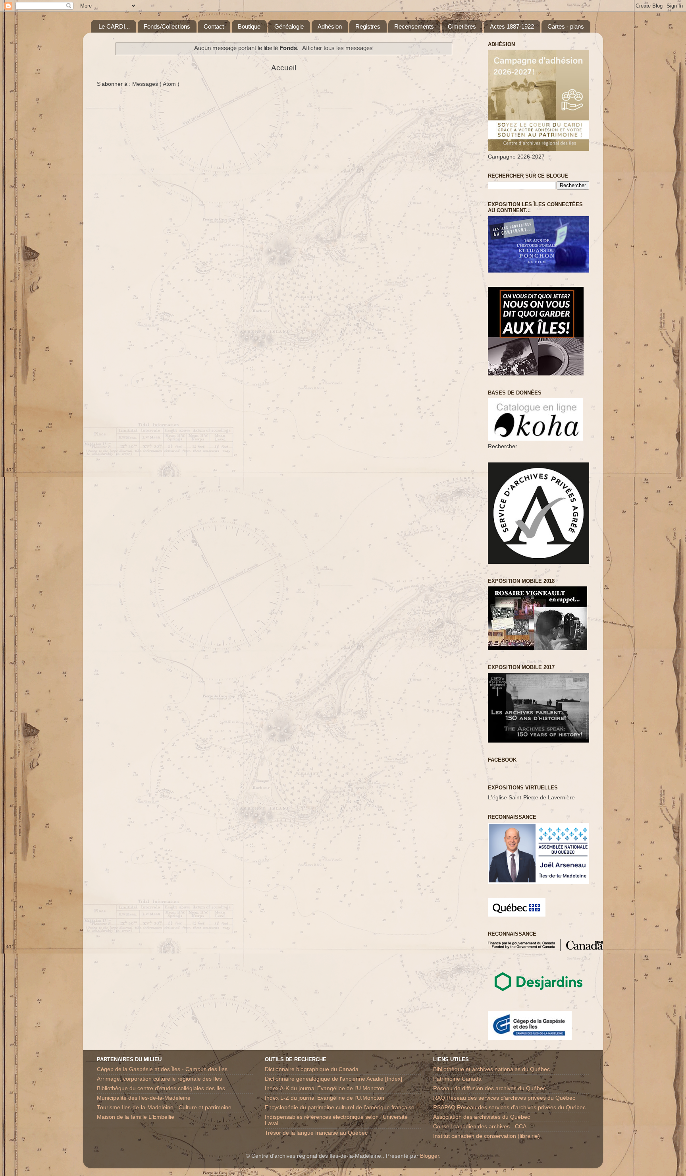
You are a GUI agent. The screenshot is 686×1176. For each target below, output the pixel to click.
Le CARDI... (114, 26)
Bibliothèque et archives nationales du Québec (491, 1069)
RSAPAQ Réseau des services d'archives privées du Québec (509, 1107)
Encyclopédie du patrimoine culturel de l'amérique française (339, 1107)
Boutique (249, 26)
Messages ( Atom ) (155, 84)
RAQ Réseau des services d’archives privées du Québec (504, 1098)
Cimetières (462, 26)
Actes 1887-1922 (512, 26)
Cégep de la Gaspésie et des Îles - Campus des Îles (162, 1069)
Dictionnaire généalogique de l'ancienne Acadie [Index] (333, 1079)
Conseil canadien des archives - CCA (479, 1127)
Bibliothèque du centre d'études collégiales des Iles (161, 1088)
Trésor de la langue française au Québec (316, 1133)
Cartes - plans (565, 26)
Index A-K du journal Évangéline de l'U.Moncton (324, 1088)
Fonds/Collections (167, 26)
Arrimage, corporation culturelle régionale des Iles (159, 1079)
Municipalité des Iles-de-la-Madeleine (144, 1098)
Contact (214, 26)
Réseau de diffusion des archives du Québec (489, 1088)
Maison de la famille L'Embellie (135, 1117)
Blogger (429, 1156)
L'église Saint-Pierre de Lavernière (531, 798)
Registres (367, 26)
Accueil (283, 68)
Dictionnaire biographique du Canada (311, 1069)
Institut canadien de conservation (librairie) (486, 1136)
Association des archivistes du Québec (481, 1117)
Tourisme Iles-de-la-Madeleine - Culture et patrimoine (164, 1107)
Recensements (414, 26)
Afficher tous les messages (337, 48)
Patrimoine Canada (457, 1079)
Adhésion (330, 26)
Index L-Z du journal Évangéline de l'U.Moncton (324, 1098)
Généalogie (289, 26)
